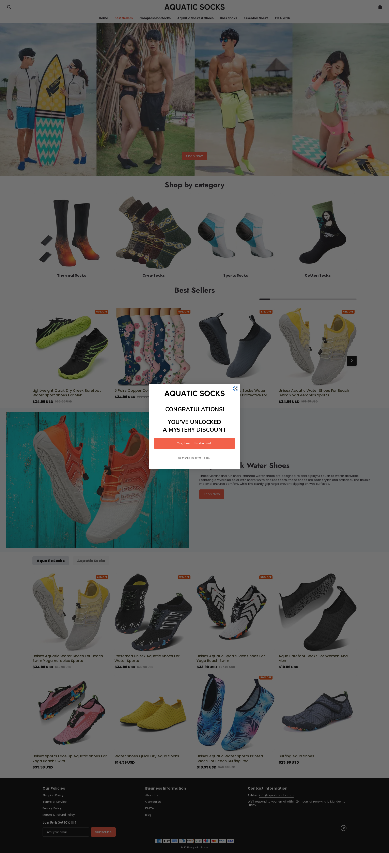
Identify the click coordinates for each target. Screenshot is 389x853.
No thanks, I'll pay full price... (194, 457)
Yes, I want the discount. (194, 443)
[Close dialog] (235, 388)
